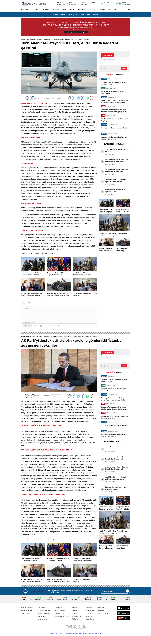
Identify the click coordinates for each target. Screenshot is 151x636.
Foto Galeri (82, 9)
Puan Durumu (75, 598)
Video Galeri (90, 610)
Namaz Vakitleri (35, 598)
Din (76, 14)
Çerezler (75, 633)
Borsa (23, 598)
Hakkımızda (53, 633)
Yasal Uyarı (97, 633)
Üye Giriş (101, 607)
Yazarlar (102, 9)
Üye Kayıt (101, 610)
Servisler (36, 9)
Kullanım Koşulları (88, 633)
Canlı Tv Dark (42, 607)
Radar (37, 253)
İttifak (38, 539)
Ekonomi (56, 9)
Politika (95, 14)
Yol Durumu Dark (26, 610)
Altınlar (74, 607)
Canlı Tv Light (25, 613)
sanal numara (42, 619)
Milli (31, 253)
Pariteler (98, 598)
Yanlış (52, 539)
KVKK (80, 633)
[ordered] (45, 326)
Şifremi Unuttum (103, 613)
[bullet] (48, 326)
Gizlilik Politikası (68, 633)
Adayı (24, 539)
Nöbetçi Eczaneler (44, 613)
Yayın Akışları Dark (44, 610)
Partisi (45, 539)
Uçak (51, 253)
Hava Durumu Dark (27, 607)
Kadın (72, 9)
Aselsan (24, 253)
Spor (64, 9)
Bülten (70, 14)
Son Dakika (25, 9)
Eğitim (82, 14)
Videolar (93, 9)
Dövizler (74, 610)
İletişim (60, 633)
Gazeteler (112, 9)
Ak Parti (31, 539)
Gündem (46, 9)
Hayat (88, 14)
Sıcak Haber (90, 619)
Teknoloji (44, 253)
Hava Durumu (62, 598)
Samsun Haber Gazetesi (28, 39)
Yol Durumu (110, 598)
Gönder (27, 326)
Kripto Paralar (124, 598)
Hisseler (87, 598)
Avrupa (63, 14)
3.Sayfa (55, 14)
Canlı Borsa (58, 607)
